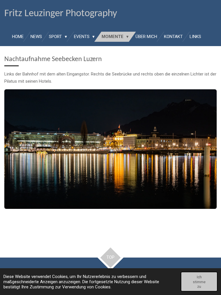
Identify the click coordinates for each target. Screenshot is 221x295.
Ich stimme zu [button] (199, 281)
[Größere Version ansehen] (110, 149)
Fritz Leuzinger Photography (60, 14)
